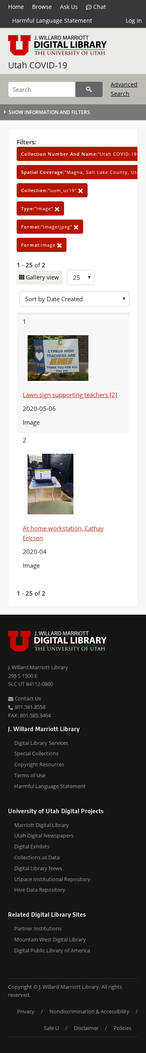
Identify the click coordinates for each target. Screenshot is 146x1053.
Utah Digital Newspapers (43, 835)
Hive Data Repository (39, 889)
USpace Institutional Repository (52, 879)
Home (16, 7)
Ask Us (69, 7)
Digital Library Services (41, 742)
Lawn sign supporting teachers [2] (70, 395)
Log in (134, 20)
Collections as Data (37, 857)
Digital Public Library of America (52, 950)
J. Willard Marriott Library (38, 667)
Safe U (51, 1028)
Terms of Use (29, 775)
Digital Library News (38, 868)
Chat (99, 7)
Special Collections (36, 753)
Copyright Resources (39, 764)
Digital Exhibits (31, 846)
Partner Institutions (38, 928)
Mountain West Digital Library (50, 939)
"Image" (38, 208)
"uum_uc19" (49, 190)
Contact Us (27, 698)
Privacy (25, 1011)
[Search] (89, 89)
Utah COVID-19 (37, 65)
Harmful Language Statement (52, 20)
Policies (122, 1028)
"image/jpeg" (47, 227)
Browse (42, 7)
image (39, 245)
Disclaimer (86, 1028)
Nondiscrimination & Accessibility (89, 1011)
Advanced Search (124, 88)
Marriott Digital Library (41, 825)
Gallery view (41, 277)
